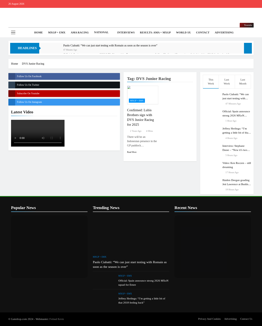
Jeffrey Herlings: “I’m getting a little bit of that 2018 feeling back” (235, 132)
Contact (202, 32)
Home (38, 32)
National (101, 32)
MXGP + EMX (56, 32)
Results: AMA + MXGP (155, 32)
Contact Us (246, 318)
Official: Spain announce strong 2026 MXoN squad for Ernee (236, 115)
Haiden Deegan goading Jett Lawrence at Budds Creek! (236, 184)
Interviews (126, 32)
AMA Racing (80, 32)
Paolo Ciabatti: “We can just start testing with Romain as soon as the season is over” (110, 45)
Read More (132, 152)
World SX (183, 32)
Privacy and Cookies (209, 318)
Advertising (224, 32)
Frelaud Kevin (56, 319)
